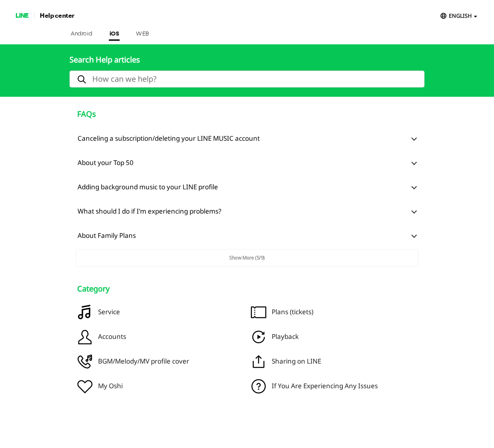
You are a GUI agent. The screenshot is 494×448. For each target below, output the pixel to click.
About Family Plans (107, 235)
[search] (247, 79)
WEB (142, 34)
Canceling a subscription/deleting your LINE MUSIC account (169, 138)
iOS (114, 34)
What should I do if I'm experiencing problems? (149, 211)
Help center (57, 15)
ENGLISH (460, 15)
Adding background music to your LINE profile (148, 186)
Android (82, 34)
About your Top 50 (106, 162)
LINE (21, 15)
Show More (246, 257)
